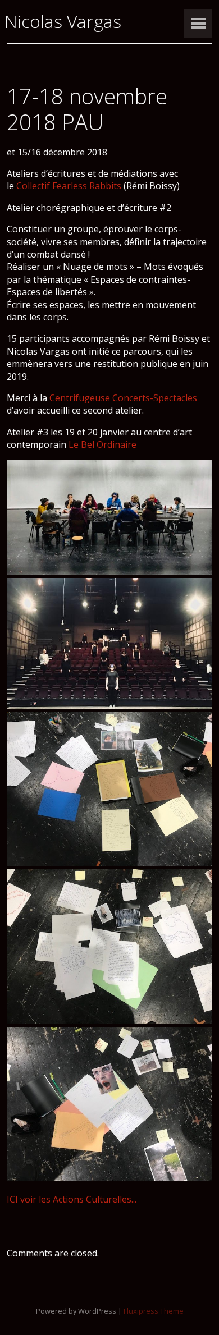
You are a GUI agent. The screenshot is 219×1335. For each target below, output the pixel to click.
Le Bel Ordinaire (102, 444)
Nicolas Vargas (62, 21)
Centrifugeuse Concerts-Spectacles (123, 398)
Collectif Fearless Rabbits (68, 186)
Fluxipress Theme (154, 1311)
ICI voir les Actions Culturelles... (71, 1199)
